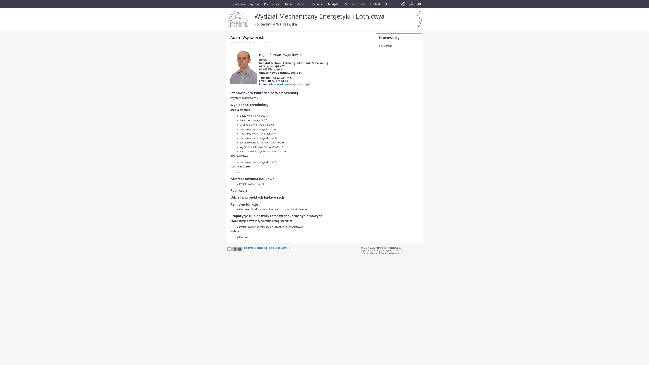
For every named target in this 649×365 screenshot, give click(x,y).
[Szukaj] (411, 4)
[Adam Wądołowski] (243, 66)
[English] (419, 4)
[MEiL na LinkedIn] (234, 250)
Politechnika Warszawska (275, 24)
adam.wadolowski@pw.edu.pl (288, 84)
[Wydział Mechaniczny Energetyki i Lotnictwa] (419, 19)
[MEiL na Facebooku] (239, 250)
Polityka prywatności (279, 247)
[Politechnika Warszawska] (238, 19)
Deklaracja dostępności (255, 247)
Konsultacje (385, 45)
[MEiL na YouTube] (229, 250)
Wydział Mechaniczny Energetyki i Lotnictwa (319, 16)
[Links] (403, 4)
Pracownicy (389, 37)
